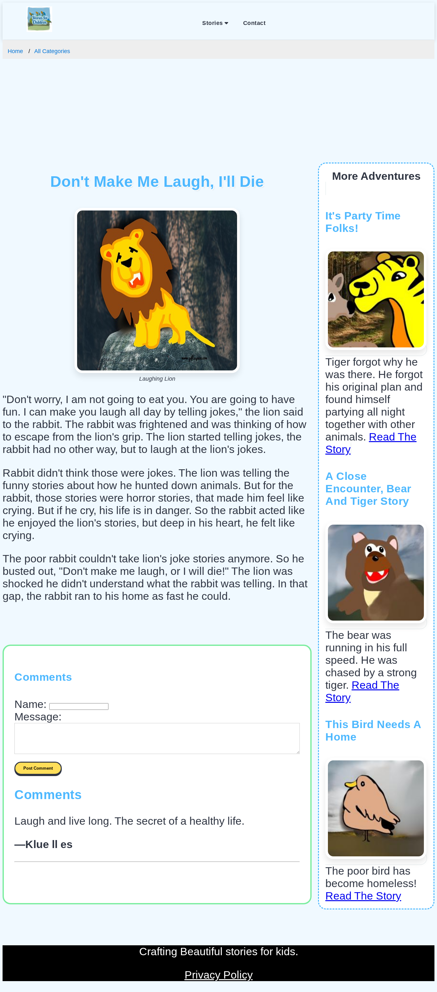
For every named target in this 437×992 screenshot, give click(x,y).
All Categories (52, 51)
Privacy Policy (219, 975)
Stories (213, 23)
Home (15, 51)
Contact (254, 23)
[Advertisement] (218, 114)
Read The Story (363, 896)
